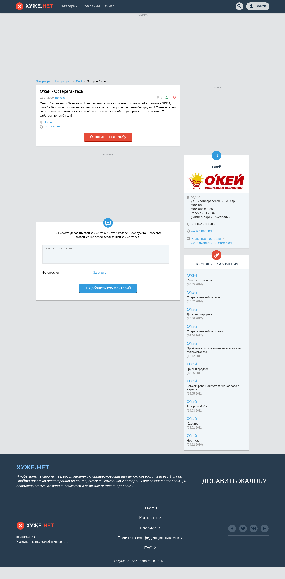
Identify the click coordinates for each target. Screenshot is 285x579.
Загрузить (99, 272)
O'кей (192, 275)
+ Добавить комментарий (108, 288)
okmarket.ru (52, 126)
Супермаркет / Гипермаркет (211, 242)
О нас (110, 6)
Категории (69, 6)
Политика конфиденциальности (148, 537)
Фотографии (50, 272)
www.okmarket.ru (203, 230)
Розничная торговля (206, 238)
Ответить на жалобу (108, 137)
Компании (91, 6)
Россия (48, 122)
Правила (148, 528)
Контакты (148, 518)
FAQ (148, 548)
